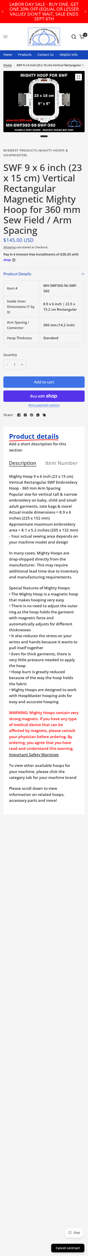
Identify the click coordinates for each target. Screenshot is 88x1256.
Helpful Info (68, 54)
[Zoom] (78, 77)
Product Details (17, 273)
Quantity (10, 355)
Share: (8, 415)
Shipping (9, 247)
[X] (25, 415)
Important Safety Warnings (34, 754)
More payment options (44, 405)
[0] (81, 36)
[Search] (74, 36)
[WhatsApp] (38, 415)
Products (25, 54)
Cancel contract (68, 1248)
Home (7, 54)
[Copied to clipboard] (44, 415)
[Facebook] (19, 415)
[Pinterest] (31, 415)
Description (22, 463)
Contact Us (45, 54)
